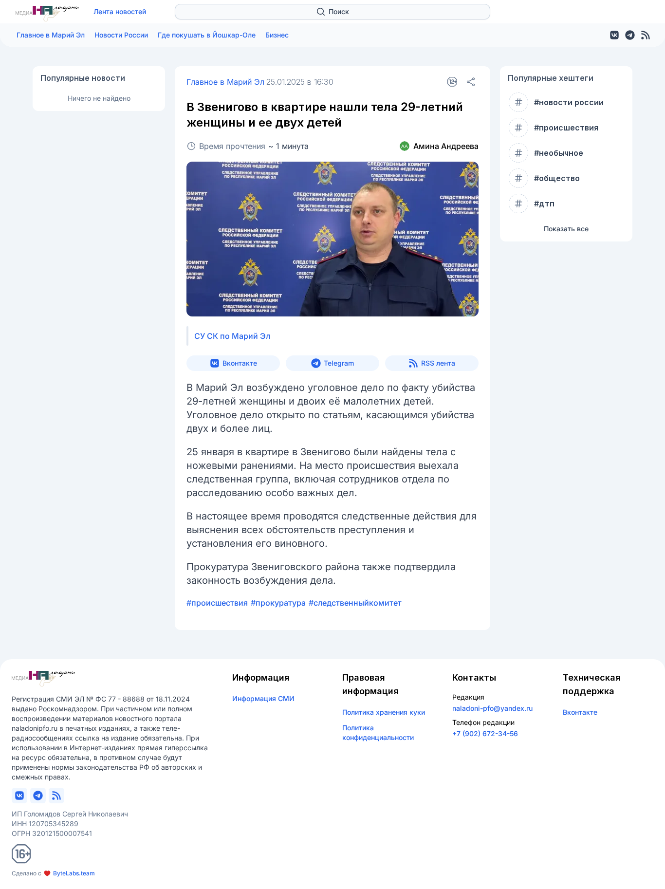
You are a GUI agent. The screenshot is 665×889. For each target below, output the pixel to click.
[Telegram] (630, 35)
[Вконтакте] (614, 35)
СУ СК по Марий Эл (232, 336)
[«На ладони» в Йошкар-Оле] (47, 13)
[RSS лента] (645, 35)
